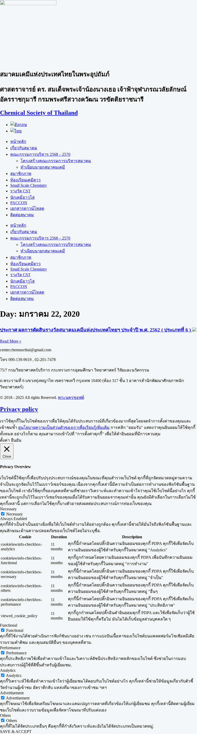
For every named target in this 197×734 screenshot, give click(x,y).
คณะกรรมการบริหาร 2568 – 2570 (40, 154)
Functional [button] (8, 625)
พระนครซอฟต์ (71, 397)
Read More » (10, 341)
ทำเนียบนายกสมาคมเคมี (43, 167)
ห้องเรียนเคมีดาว (25, 180)
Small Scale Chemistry (28, 185)
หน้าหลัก (18, 141)
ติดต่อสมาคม (22, 215)
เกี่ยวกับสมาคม (23, 148)
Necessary (14, 514)
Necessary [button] (8, 509)
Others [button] (5, 715)
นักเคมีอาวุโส (22, 197)
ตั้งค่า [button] (5, 440)
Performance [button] (10, 648)
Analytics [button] (7, 670)
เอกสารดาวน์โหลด (27, 208)
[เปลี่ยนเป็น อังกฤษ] (18, 124)
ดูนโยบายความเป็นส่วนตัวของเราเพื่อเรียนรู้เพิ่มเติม (64, 427)
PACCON (18, 203)
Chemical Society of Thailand (39, 112)
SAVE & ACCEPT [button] (16, 731)
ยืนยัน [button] (16, 440)
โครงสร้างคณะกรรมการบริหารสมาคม (56, 161)
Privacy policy (19, 409)
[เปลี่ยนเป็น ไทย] (16, 131)
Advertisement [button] (12, 693)
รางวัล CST (20, 191)
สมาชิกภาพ (20, 173)
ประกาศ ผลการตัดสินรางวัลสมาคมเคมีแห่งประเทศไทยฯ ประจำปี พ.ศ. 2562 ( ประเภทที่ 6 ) (96, 330)
